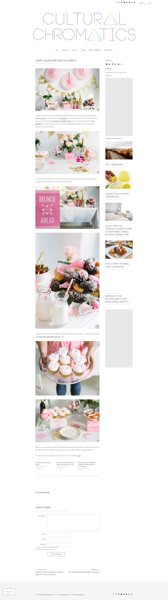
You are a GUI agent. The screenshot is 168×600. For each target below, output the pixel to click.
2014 (57, 476)
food (77, 476)
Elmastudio (80, 594)
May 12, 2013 (108, 199)
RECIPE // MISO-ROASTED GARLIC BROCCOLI (84, 571)
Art (106, 162)
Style (49, 476)
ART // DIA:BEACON (114, 164)
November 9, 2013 (109, 167)
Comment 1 (123, 167)
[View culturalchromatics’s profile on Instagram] (112, 64)
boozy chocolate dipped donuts (49, 337)
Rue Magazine (92, 476)
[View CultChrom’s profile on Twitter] (109, 64)
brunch (61, 476)
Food (74, 50)
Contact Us (108, 50)
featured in (73, 476)
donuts (68, 476)
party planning (85, 476)
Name (43, 534)
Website (43, 544)
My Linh (109, 162)
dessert (64, 476)
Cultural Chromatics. (46, 594)
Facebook (116, 2)
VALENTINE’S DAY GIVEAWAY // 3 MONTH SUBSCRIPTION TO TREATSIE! (87, 464)
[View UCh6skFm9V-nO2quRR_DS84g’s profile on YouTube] (118, 64)
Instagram (121, 2)
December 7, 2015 (109, 304)
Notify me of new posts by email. (45, 549)
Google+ (119, 2)
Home (106, 223)
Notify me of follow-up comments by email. (48, 547)
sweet (36, 478)
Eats (106, 261)
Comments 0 (121, 199)
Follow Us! (108, 75)
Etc (108, 261)
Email (134, 2)
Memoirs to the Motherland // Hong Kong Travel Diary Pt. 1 (117, 299)
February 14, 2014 (39, 64)
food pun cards (40, 118)
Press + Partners (95, 50)
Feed (131, 2)
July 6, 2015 (108, 269)
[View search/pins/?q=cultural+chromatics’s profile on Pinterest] (115, 64)
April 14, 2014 (108, 237)
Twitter (126, 2)
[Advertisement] (119, 107)
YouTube (129, 2)
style (97, 476)
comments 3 (53, 64)
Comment (42, 516)
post (78, 456)
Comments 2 (123, 304)
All (56, 50)
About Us (65, 50)
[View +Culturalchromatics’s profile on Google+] (121, 64)
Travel (83, 50)
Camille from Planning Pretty (61, 121)
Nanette (48, 64)
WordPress (63, 594)
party (80, 476)
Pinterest (124, 2)
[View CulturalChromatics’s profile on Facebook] (106, 64)
